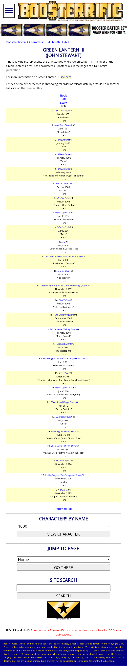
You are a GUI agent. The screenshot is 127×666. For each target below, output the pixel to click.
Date (63, 99)
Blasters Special (63, 183)
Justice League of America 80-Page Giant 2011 (63, 358)
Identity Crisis (63, 198)
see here (66, 77)
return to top (63, 509)
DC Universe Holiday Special (64, 329)
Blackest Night (64, 343)
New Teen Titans (62, 110)
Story (63, 102)
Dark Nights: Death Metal (63, 431)
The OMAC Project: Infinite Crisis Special (63, 256)
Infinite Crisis (63, 227)
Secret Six (63, 372)
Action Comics (62, 212)
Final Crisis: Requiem (64, 314)
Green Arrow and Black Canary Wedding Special (63, 285)
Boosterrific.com (16, 42)
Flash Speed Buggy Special (64, 402)
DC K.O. (64, 489)
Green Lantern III (58, 42)
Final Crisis (64, 300)
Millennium (63, 139)
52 (63, 241)
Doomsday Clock (63, 416)
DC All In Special (63, 460)
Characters (36, 42)
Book (63, 95)
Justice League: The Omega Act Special (63, 475)
